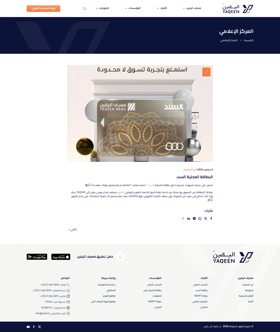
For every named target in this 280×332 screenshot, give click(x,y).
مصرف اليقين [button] (193, 8)
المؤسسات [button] (134, 8)
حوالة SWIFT (201, 296)
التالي (73, 229)
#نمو (121, 192)
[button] (84, 8)
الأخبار (250, 301)
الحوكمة (249, 290)
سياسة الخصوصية (107, 285)
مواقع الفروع (109, 296)
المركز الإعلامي (228, 40)
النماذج (204, 307)
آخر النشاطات (189, 170)
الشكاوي (111, 290)
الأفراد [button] (163, 8)
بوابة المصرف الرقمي (43, 8)
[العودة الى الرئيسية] (232, 8)
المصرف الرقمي (200, 301)
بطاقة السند (201, 290)
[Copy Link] (183, 218)
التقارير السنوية (246, 296)
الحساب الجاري (200, 285)
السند (151, 185)
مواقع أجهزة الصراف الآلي (103, 301)
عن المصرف (247, 285)
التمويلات (157, 296)
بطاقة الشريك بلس (152, 290)
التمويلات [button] (104, 8)
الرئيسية (248, 40)
